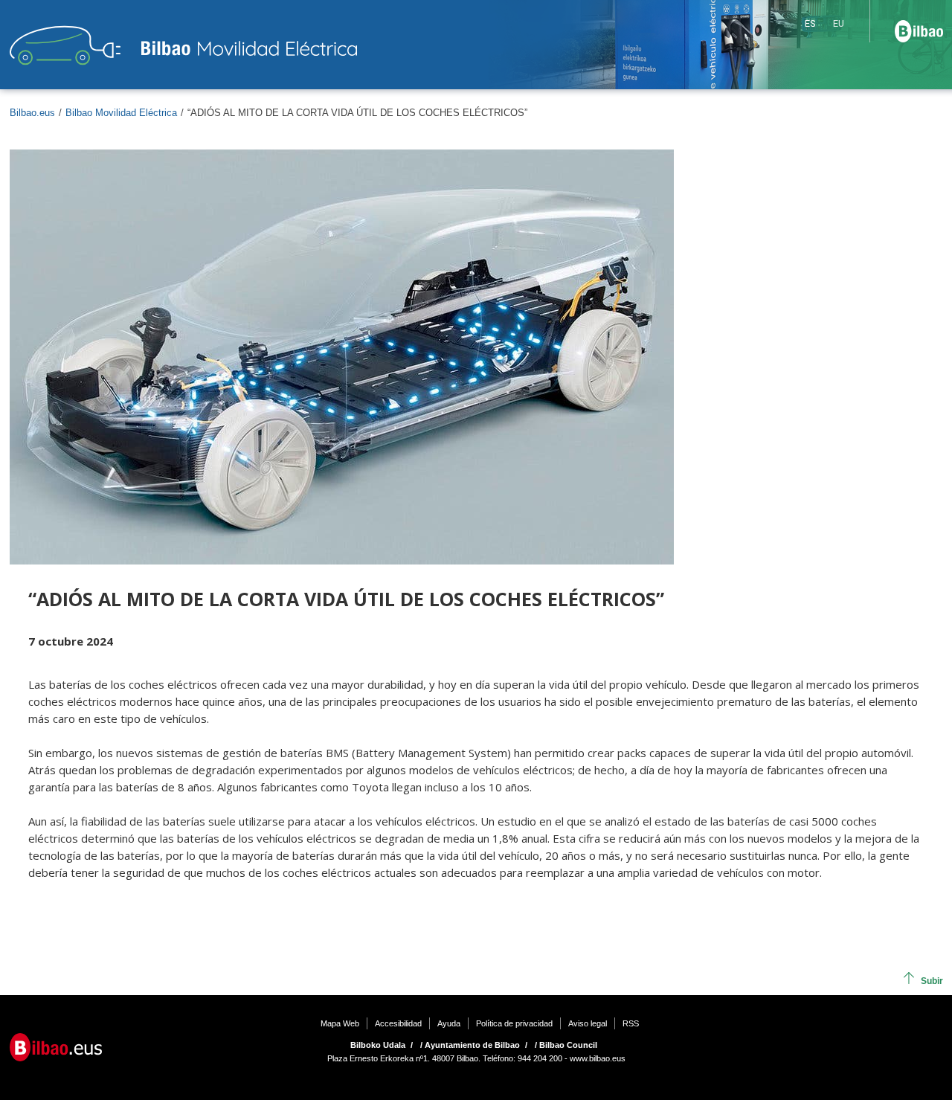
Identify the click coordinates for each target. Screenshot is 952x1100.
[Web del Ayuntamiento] (56, 1047)
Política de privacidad (514, 1023)
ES (810, 23)
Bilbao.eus (32, 112)
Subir (932, 981)
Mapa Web (340, 1023)
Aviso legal (587, 1023)
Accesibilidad (398, 1023)
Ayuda (448, 1023)
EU (838, 23)
